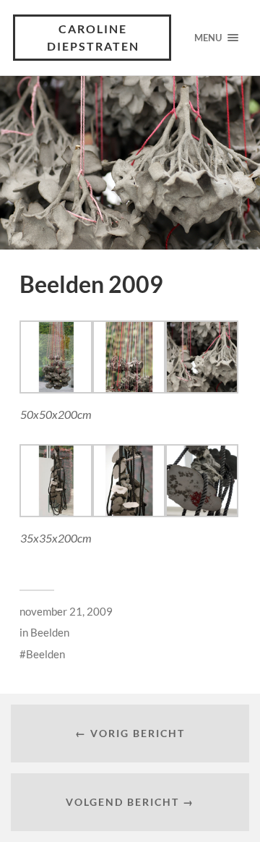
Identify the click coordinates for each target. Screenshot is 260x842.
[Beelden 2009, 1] (56, 388)
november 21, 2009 (66, 611)
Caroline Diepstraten (93, 37)
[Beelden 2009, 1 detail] (201, 388)
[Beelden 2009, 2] (56, 512)
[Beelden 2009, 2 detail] (201, 512)
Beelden (49, 632)
